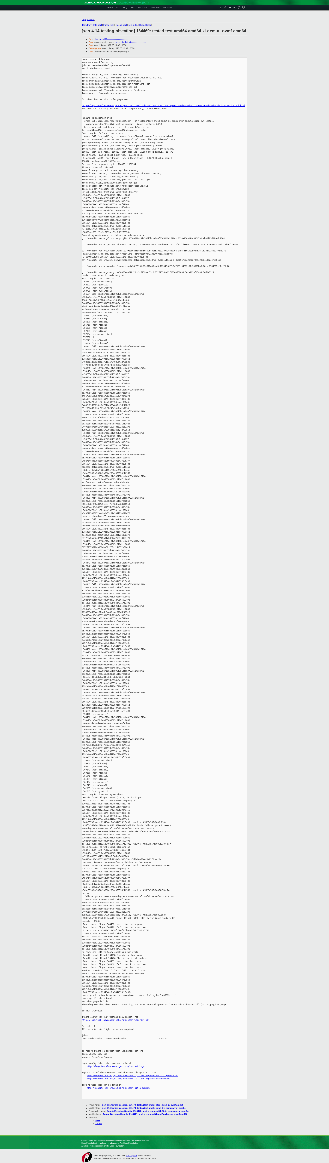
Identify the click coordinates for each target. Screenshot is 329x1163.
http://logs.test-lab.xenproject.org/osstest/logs (115, 1066)
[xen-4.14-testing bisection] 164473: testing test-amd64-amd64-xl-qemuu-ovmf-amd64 (144, 1108)
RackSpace (131, 1155)
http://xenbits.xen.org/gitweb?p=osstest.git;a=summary (118, 1088)
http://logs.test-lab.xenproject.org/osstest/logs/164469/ (115, 1020)
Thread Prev (108, 25)
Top (84, 19)
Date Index (133, 25)
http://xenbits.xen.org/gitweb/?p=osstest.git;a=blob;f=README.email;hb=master (132, 1075)
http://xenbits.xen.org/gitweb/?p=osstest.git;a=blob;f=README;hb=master (129, 1079)
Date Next (97, 25)
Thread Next (121, 25)
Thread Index (145, 25)
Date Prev (87, 25)
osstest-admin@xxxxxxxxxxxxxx (131, 42)
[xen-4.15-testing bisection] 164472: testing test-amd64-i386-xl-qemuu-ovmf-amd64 (142, 1105)
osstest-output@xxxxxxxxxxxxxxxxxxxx (109, 39)
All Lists (90, 19)
